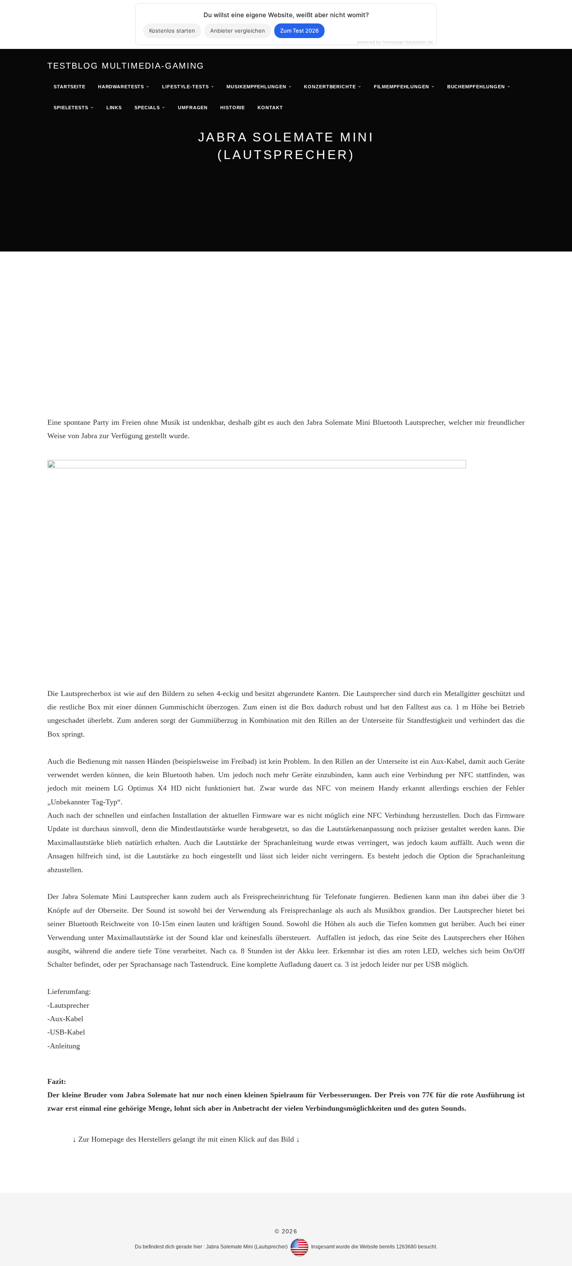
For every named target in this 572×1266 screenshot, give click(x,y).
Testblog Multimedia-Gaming (125, 65)
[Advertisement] (286, 314)
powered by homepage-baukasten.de (395, 42)
